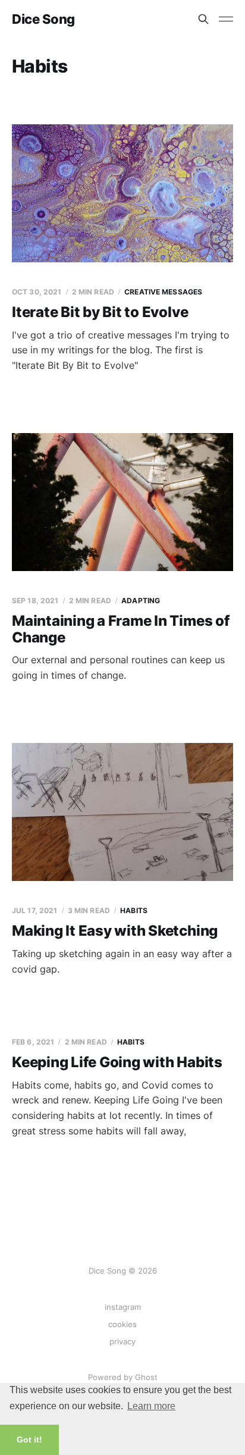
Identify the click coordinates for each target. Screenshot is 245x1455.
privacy (122, 1341)
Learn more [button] (151, 1406)
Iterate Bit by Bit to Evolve (100, 312)
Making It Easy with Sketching (115, 930)
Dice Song (43, 19)
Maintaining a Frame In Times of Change (121, 629)
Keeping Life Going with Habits (117, 1062)
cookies (122, 1324)
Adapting (140, 600)
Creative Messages (163, 291)
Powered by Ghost (123, 1377)
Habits (133, 910)
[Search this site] (203, 19)
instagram (123, 1307)
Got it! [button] (29, 1439)
